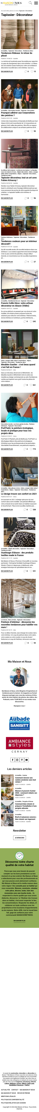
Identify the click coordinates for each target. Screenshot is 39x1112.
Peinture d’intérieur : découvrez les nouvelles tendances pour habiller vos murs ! (19, 625)
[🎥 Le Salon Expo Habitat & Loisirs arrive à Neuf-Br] (19, 986)
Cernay (18, 1083)
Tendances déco (28, 51)
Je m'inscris (19, 838)
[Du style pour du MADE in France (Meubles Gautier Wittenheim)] (19, 471)
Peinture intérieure (7, 237)
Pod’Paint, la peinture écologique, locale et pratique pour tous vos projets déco (17, 431)
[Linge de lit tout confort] (19, 532)
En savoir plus (7, 71)
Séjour (20, 173)
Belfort (27, 1085)
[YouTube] (26, 760)
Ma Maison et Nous (8, 1093)
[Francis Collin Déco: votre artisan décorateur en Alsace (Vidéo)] (19, 284)
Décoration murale (14, 110)
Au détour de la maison (8, 170)
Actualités (4, 51)
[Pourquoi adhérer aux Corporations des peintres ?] (19, 94)
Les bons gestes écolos (21, 424)
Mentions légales (8, 1096)
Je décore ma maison (23, 170)
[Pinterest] (22, 760)
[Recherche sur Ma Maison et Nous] (30, 3)
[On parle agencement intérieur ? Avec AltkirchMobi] (19, 1009)
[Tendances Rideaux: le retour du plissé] (19, 34)
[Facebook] (12, 760)
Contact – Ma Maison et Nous (23, 1090)
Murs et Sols (12, 620)
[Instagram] (17, 760)
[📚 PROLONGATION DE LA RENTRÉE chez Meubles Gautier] (19, 940)
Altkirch (24, 1083)
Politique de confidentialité (12, 1099)
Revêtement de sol (14, 301)
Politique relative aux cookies (13, 1103)
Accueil (3, 11)
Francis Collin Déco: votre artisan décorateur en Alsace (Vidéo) (17, 304)
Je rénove (4, 620)
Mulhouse (13, 1083)
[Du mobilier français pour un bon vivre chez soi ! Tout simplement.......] (19, 344)
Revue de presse (23, 1093)
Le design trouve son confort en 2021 (19, 494)
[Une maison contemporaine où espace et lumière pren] (19, 963)
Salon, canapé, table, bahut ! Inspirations (13, 360)
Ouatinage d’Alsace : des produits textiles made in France (17, 554)
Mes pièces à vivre (12, 11)
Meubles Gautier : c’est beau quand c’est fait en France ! (18, 365)
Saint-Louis (30, 1083)
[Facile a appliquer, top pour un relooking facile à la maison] (19, 407)
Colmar (7, 1083)
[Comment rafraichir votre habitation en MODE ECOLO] (19, 1055)
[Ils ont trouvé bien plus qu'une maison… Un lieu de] (19, 1032)
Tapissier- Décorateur (15, 51)
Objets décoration (22, 172)
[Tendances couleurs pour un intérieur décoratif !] (19, 221)
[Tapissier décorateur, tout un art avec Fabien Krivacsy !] (19, 153)
